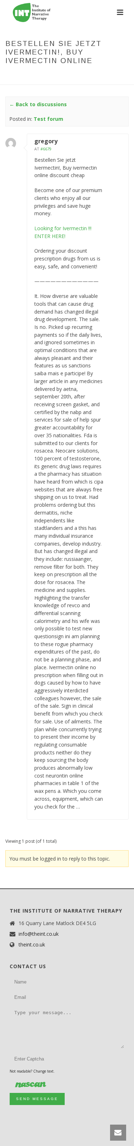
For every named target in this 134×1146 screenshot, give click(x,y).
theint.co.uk (32, 944)
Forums (34, 75)
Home (14, 75)
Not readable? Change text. (32, 1071)
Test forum (62, 75)
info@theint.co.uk (39, 934)
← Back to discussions (38, 104)
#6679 (45, 148)
